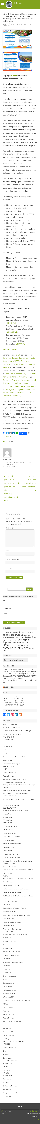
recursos (23, 645)
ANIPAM (5, 769)
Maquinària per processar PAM (12, 734)
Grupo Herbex (7, 986)
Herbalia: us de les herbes (11, 750)
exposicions (18, 637)
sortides (8, 648)
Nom (8, 551)
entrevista (7, 637)
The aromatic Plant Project (11, 764)
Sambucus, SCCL (8, 1032)
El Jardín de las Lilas (9, 743)
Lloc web (9, 568)
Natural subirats (8, 1007)
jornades (23, 640)
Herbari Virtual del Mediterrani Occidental (16, 889)
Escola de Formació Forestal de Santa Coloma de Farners (19, 364)
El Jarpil (5, 979)
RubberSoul (33, 1111)
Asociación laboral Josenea (11, 951)
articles (20, 632)
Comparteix (7, 436)
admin (6, 24)
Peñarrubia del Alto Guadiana (12, 1021)
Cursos (20, 634)
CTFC (3, 1111)
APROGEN (6, 1044)
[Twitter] (19, 1107)
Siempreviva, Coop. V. (10, 1035)
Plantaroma (6, 1025)
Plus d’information (10, 349)
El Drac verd (7, 972)
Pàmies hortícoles (8, 1014)
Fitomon (5, 1067)
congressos (9, 634)
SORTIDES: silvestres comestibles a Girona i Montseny (28, 481)
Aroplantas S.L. (7, 817)
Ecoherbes (6, 905)
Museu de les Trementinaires (12, 843)
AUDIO (26, 632)
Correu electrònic (13, 559)
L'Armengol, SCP (8, 997)
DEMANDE (20, 344)
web (32, 648)
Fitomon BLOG (8, 830)
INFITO (5, 753)
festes (28, 637)
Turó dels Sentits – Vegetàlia (12, 857)
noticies (23, 642)
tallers (18, 648)
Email (5, 614)
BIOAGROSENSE (8, 958)
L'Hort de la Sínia (8, 840)
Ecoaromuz (6, 965)
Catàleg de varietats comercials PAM (14, 727)
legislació (7, 643)
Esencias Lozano (8, 983)
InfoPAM (18, 3)
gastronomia (10, 640)
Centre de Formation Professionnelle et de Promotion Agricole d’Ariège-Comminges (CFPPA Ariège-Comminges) (19, 383)
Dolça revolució (8, 739)
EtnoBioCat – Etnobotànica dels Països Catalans (18, 870)
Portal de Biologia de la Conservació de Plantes (18, 896)
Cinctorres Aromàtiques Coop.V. (13, 962)
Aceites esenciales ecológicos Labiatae (15, 810)
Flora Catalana (7, 873)
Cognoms (7, 608)
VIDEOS (26, 648)
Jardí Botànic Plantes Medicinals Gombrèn (16, 915)
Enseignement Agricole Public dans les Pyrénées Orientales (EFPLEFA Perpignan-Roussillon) (19, 392)
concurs (30, 632)
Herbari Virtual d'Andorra (11, 885)
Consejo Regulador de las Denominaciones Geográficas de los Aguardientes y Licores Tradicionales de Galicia (17, 793)
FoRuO (14, 75)
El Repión (6, 1054)
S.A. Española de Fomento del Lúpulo (15, 779)
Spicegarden (7, 1096)
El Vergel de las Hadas (10, 826)
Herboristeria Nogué (9, 833)
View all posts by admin (11, 466)
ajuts (11, 632)
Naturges (6, 1011)
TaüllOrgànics (7, 1039)
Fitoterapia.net (7, 746)
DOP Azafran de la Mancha (11, 805)
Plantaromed (7, 1028)
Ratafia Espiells (7, 760)
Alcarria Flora (7, 814)
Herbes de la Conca (9, 990)
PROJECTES (10, 645)
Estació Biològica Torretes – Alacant (14, 908)
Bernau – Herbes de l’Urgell (12, 955)
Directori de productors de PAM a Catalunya (17, 731)
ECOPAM (6, 1082)
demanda (27, 635)
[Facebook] (21, 1107)
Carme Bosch (7, 823)
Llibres (15, 642)
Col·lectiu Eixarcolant (9, 772)
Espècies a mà (7, 1058)
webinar (5, 650)
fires (34, 637)
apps (14, 632)
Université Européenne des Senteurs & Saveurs (18, 861)
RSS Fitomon (9, 687)
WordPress (35, 1119)
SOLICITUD (11, 323)
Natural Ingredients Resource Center (14, 757)
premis (31, 643)
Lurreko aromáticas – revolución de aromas (17, 1000)
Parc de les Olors (8, 776)
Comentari (10, 528)
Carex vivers (7, 1079)
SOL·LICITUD (12, 332)
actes (6, 632)
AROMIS (5, 945)
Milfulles (5, 1004)
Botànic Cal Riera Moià (10, 901)
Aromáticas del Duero (10, 941)
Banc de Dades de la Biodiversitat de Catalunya (18, 878)
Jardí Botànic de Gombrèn (11, 836)
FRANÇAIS (9, 442)
